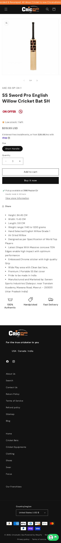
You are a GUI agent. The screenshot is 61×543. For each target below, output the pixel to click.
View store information (17, 198)
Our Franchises (13, 486)
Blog (8, 420)
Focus (9, 474)
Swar (8, 467)
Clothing (10, 453)
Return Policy (13, 394)
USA (14, 351)
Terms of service (39, 539)
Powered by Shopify (33, 535)
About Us (10, 373)
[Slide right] (37, 80)
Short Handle (12, 148)
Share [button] (8, 206)
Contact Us (11, 387)
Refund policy (13, 407)
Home (9, 433)
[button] (6, 9)
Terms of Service (14, 400)
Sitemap (10, 414)
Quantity (6, 155)
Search (9, 380)
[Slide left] (24, 80)
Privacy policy (23, 539)
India (30, 351)
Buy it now (30, 180)
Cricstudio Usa (18, 535)
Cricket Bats (12, 440)
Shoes (9, 460)
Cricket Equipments (16, 447)
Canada (22, 351)
